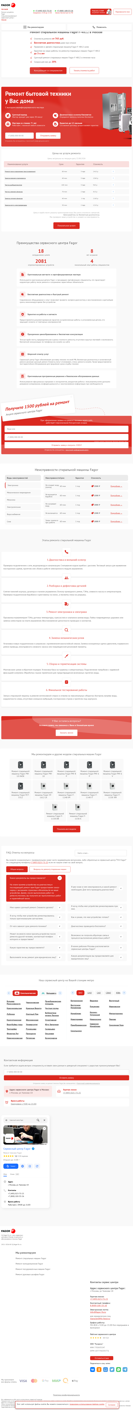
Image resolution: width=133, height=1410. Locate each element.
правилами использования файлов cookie (87, 1404)
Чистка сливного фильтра (14, 192)
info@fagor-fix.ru (98, 1312)
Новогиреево (77, 1019)
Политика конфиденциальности (66, 1395)
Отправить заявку (48, 135)
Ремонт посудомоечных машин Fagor (33, 1269)
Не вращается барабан (51, 495)
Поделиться (92, 1369)
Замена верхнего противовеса (15, 178)
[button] (9, 993)
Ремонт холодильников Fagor (29, 1263)
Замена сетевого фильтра (14, 198)
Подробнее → (116, 486)
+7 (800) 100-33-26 (65, 11)
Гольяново (94, 1006)
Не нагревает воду (50, 505)
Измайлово (76, 1013)
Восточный (114, 1000)
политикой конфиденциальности (77, 450)
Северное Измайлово (95, 1025)
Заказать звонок (66, 733)
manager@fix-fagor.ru (100, 1318)
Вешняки (94, 1000)
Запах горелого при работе (51, 521)
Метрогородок (116, 1013)
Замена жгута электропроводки (16, 205)
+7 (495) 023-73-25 (43, 11)
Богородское (77, 1000)
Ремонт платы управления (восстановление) (20, 171)
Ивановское (114, 1006)
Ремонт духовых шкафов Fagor (30, 1274)
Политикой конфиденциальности (88, 1083)
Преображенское (79, 1025)
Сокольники (76, 1031)
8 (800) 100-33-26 (98, 1305)
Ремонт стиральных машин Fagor (31, 1258)
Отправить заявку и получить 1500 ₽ (67, 445)
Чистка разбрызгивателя (13, 185)
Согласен (111, 1405)
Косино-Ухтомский (95, 1013)
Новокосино (95, 1019)
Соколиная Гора (116, 1025)
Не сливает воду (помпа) (52, 486)
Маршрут (12, 1166)
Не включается (51, 513)
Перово (112, 1019)
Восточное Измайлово (76, 1006)
